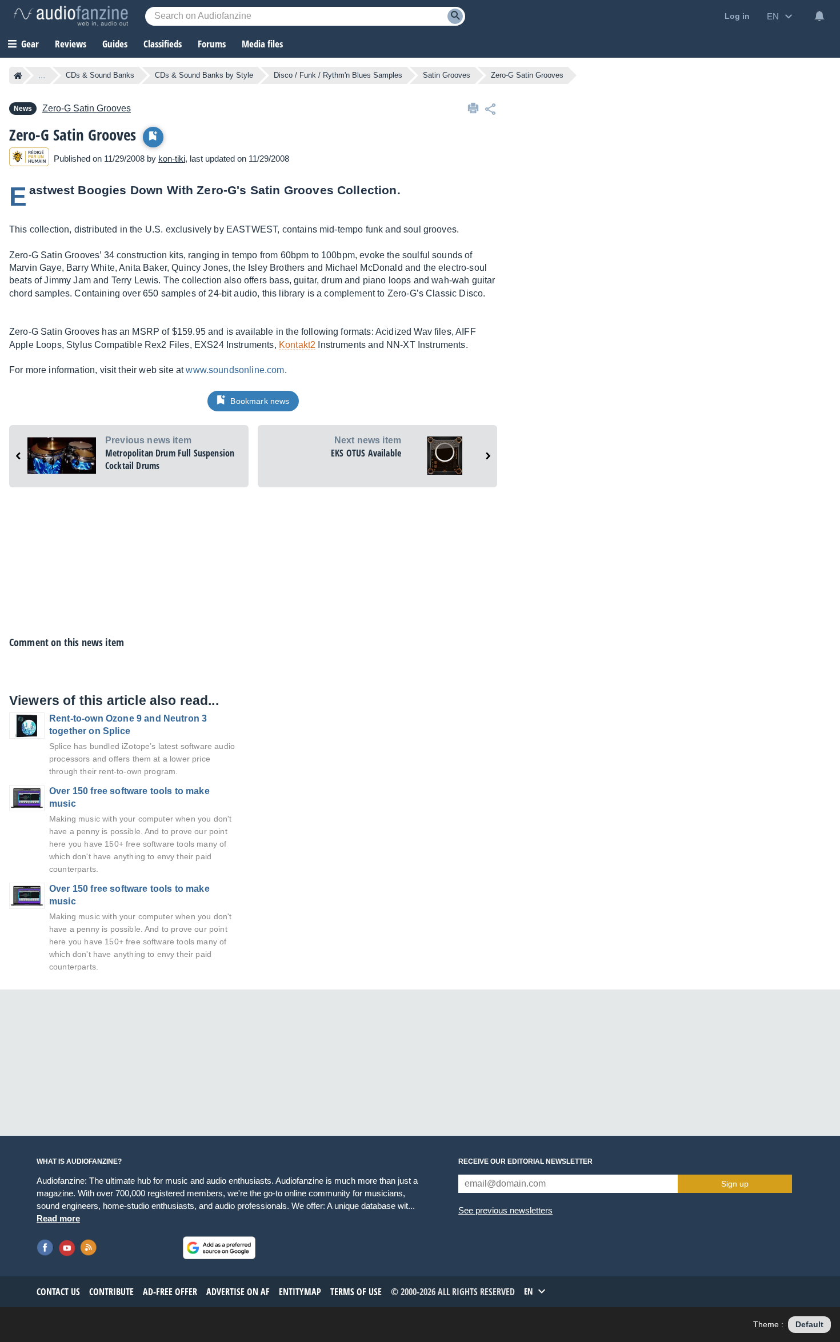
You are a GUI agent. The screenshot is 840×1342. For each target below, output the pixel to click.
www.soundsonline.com (235, 370)
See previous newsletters (505, 1210)
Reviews (70, 43)
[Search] (455, 16)
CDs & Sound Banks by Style (204, 75)
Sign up (735, 1183)
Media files (262, 43)
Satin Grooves (446, 75)
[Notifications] (819, 16)
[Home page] (18, 75)
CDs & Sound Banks (100, 75)
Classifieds (162, 43)
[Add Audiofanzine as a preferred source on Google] (219, 1247)
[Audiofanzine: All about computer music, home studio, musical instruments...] (71, 16)
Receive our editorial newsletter (525, 1161)
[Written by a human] (29, 158)
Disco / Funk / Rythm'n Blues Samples (338, 75)
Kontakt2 (297, 345)
